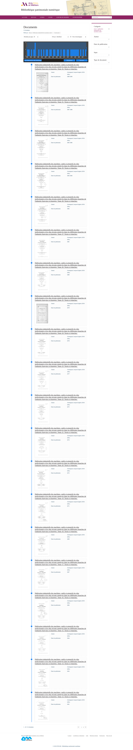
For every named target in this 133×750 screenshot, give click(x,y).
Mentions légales (94, 735)
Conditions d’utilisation (78, 735)
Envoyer (82, 60)
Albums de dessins (62, 17)
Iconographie (77, 17)
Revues (33, 17)
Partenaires (102, 735)
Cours (50, 17)
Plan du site (109, 735)
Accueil (24, 17)
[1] (111, 17)
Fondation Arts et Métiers (37, 735)
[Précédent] (78, 727)
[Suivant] (85, 727)
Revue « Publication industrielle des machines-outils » (41, 32)
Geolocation (57, 32)
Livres (42, 17)
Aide (87, 735)
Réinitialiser (69, 60)
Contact (69, 735)
